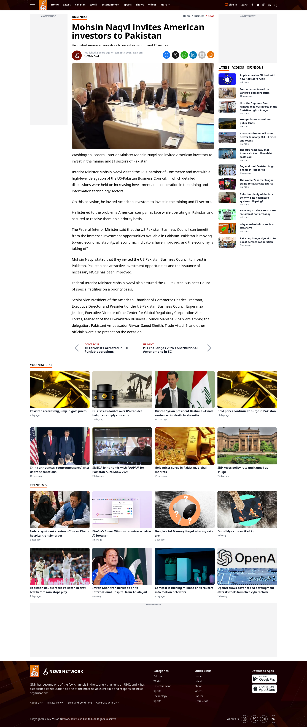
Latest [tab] (224, 67)
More (164, 4)
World (157, 681)
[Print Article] (210, 54)
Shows (198, 686)
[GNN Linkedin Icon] (269, 5)
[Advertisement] (49, 71)
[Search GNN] (275, 5)
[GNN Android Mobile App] (264, 678)
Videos (199, 691)
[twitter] (175, 55)
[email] (202, 55)
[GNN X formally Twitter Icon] (258, 5)
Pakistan (158, 676)
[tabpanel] (248, 160)
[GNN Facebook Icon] (252, 5)
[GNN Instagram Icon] (263, 5)
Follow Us (232, 719)
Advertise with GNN (107, 702)
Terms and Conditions (79, 702)
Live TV (199, 696)
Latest (198, 681)
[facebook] (166, 55)
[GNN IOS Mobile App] (264, 688)
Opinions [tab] (255, 67)
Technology (160, 696)
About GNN (36, 702)
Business (199, 16)
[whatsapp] (184, 55)
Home (186, 16)
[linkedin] (193, 55)
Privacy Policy (55, 702)
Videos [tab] (238, 67)
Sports (157, 691)
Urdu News (201, 701)
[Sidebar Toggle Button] (33, 4)
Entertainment (162, 686)
